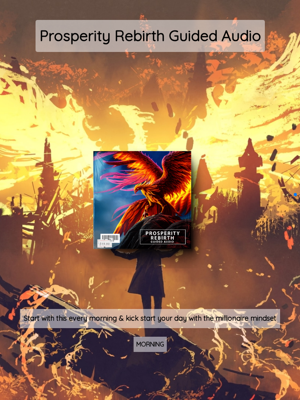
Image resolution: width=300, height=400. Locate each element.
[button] (295, 194)
